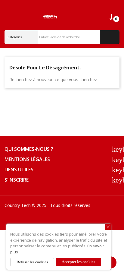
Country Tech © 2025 (25, 205)
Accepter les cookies (78, 261)
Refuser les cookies (32, 262)
